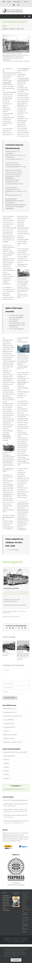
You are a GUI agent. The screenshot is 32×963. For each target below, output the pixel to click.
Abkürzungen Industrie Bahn (6, 900)
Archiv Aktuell (6, 910)
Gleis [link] (21, 424)
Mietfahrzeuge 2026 (9, 738)
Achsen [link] (11, 262)
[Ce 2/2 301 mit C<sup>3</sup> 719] (23, 270)
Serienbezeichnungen (8, 905)
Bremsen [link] (7, 199)
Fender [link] (4, 262)
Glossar (4, 893)
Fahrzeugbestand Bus (9, 756)
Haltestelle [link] (20, 418)
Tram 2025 (6, 731)
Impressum (25, 914)
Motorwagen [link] (20, 264)
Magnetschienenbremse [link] (11, 204)
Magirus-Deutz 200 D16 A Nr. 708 (13, 742)
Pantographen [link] (19, 317)
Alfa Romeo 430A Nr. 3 (10, 727)
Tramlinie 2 (7, 763)
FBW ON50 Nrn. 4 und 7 (10, 708)
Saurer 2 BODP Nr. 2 (9, 720)
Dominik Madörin (8, 616)
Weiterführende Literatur (16, 893)
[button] (5, 577)
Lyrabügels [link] (21, 315)
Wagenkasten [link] (20, 105)
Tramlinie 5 (7, 774)
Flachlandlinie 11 (7, 494)
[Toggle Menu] (29, 16)
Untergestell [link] (6, 259)
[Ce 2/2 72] (9, 645)
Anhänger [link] (10, 484)
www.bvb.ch (25, 926)
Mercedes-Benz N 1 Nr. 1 (10, 712)
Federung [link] (5, 236)
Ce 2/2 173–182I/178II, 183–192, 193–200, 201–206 (21, 645)
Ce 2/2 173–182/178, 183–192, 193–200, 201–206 (23, 654)
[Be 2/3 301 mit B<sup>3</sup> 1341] (23, 345)
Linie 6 (11, 486)
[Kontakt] (14, 5)
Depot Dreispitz (7, 517)
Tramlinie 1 (7, 759)
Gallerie (11, 645)
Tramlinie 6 (7, 778)
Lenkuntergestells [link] (7, 378)
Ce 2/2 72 (6, 645)
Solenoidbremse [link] (9, 208)
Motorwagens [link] (23, 461)
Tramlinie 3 (7, 771)
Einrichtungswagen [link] (8, 430)
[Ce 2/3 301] (9, 444)
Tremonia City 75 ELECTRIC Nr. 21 (13, 716)
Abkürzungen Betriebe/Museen (7, 896)
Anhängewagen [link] (21, 74)
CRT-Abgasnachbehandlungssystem (18, 800)
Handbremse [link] (22, 204)
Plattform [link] (25, 388)
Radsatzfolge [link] (8, 178)
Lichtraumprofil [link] (20, 518)
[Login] (18, 5)
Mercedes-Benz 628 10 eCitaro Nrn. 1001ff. (15, 752)
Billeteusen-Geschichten (10, 734)
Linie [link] (6, 515)
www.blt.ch (25, 929)
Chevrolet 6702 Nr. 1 (9, 723)
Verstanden (16, 960)
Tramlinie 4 (7, 767)
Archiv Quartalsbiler (6, 908)
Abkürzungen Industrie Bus (6, 903)
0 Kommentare (16, 616)
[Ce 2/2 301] (16, 570)
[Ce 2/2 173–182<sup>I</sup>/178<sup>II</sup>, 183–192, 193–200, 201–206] (23, 645)
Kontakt (24, 932)
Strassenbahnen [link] (6, 55)
